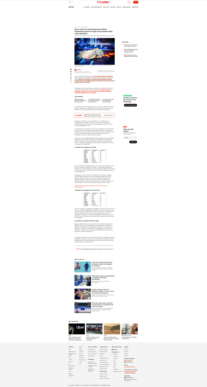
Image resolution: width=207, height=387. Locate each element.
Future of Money (82, 359)
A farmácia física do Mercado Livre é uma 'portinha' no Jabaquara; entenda (131, 50)
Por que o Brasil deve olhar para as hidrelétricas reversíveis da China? (108, 100)
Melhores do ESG (103, 376)
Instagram (126, 353)
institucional (71, 385)
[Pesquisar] (72, 2)
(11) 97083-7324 (129, 377)
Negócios (70, 373)
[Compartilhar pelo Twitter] (71, 78)
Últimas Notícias (72, 351)
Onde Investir (135, 7)
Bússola (129, 335)
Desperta (115, 358)
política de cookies (84, 385)
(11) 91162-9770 (129, 362)
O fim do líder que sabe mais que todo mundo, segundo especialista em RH (94, 100)
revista (115, 349)
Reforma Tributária (104, 349)
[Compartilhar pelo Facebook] (71, 71)
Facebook (126, 355)
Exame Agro (81, 355)
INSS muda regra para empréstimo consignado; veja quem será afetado (80, 100)
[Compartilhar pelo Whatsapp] (71, 69)
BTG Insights (87, 7)
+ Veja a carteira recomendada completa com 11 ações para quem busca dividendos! (90, 186)
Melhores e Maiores (104, 374)
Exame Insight (71, 365)
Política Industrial (103, 368)
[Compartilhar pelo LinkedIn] (71, 73)
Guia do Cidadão (91, 349)
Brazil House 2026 (103, 351)
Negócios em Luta (103, 366)
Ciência (80, 362)
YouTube (126, 349)
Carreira (70, 359)
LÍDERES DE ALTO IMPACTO (72, 354)
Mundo (80, 346)
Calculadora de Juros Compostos (92, 366)
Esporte (80, 353)
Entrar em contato (128, 360)
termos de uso (77, 385)
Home (75, 27)
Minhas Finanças (127, 7)
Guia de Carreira (91, 356)
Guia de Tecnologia (92, 351)
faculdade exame (117, 346)
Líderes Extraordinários (105, 364)
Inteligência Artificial (71, 368)
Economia (71, 361)
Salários (112, 245)
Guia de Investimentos (96, 7)
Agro (114, 367)
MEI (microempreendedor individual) (99, 245)
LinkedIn (126, 351)
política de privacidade (93, 385)
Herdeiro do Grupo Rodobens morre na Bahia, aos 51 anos (131, 45)
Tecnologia (81, 357)
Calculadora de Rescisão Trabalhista (92, 362)
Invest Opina (106, 7)
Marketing (81, 351)
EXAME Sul (102, 353)
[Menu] (69, 2)
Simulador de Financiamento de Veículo (91, 370)
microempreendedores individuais (103, 76)
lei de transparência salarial (104, 385)
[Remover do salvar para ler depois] (71, 82)
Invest (71, 7)
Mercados (119, 7)
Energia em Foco (103, 360)
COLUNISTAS (71, 375)
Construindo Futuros (104, 358)
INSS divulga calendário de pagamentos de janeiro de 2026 (131, 56)
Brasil (70, 357)
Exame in (115, 354)
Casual (80, 349)
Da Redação (79, 69)
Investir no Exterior (104, 362)
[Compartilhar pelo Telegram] (71, 75)
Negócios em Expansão (104, 378)
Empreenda (115, 369)
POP (80, 364)
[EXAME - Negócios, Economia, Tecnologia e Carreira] (103, 2)
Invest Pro (112, 7)
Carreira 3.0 (115, 356)
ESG (69, 363)
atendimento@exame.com (129, 366)
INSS (88, 245)
